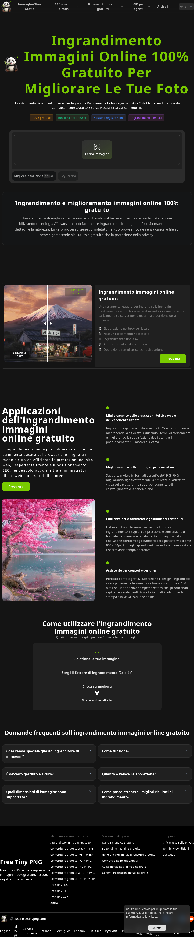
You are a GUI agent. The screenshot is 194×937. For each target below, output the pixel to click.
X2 (46, 176)
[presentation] (97, 150)
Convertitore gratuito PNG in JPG (71, 866)
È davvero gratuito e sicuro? (30, 774)
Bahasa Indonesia (30, 931)
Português (62, 931)
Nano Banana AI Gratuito (118, 842)
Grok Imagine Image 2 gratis (120, 860)
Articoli (162, 7)
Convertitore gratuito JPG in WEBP (71, 854)
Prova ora (173, 359)
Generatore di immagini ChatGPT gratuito (128, 854)
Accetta (157, 928)
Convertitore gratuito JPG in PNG (71, 860)
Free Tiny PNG (59, 885)
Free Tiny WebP (60, 897)
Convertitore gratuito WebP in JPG (71, 848)
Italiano (46, 931)
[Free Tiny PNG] (6, 7)
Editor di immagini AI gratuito (121, 848)
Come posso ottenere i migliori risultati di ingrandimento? (137, 794)
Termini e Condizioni (176, 848)
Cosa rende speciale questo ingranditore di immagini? (42, 754)
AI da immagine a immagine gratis (124, 866)
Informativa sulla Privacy (178, 842)
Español (80, 931)
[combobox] (186, 6)
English (5, 931)
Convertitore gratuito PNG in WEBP (72, 879)
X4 (51, 176)
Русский (111, 931)
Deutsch (95, 931)
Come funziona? (115, 751)
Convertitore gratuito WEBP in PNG (72, 872)
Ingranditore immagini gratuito (70, 842)
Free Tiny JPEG (59, 891)
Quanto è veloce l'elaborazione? (129, 774)
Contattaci (169, 854)
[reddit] (191, 919)
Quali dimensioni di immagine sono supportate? (36, 794)
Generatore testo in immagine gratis (125, 872)
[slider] (48, 323)
